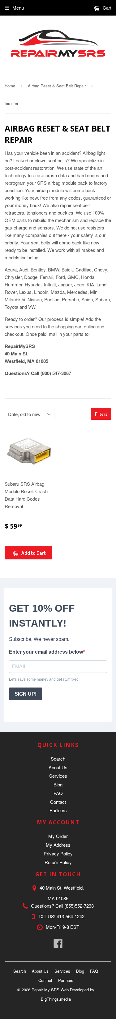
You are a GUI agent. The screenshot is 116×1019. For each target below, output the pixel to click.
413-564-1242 (70, 916)
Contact (58, 802)
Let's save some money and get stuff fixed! (44, 679)
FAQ (58, 793)
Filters (101, 414)
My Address (58, 844)
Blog (58, 784)
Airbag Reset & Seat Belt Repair (57, 86)
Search (58, 758)
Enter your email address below (46, 652)
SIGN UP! (26, 694)
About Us (58, 767)
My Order (58, 836)
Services (58, 775)
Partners (58, 810)
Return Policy (58, 862)
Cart (106, 7)
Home (10, 86)
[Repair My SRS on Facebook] (58, 945)
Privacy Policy (58, 853)
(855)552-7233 (79, 905)
